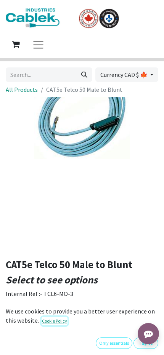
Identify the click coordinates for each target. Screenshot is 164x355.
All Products (22, 89)
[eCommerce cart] (16, 44)
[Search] (84, 74)
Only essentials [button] (114, 343)
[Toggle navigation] (38, 44)
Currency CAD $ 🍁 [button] (124, 74)
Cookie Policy (54, 321)
